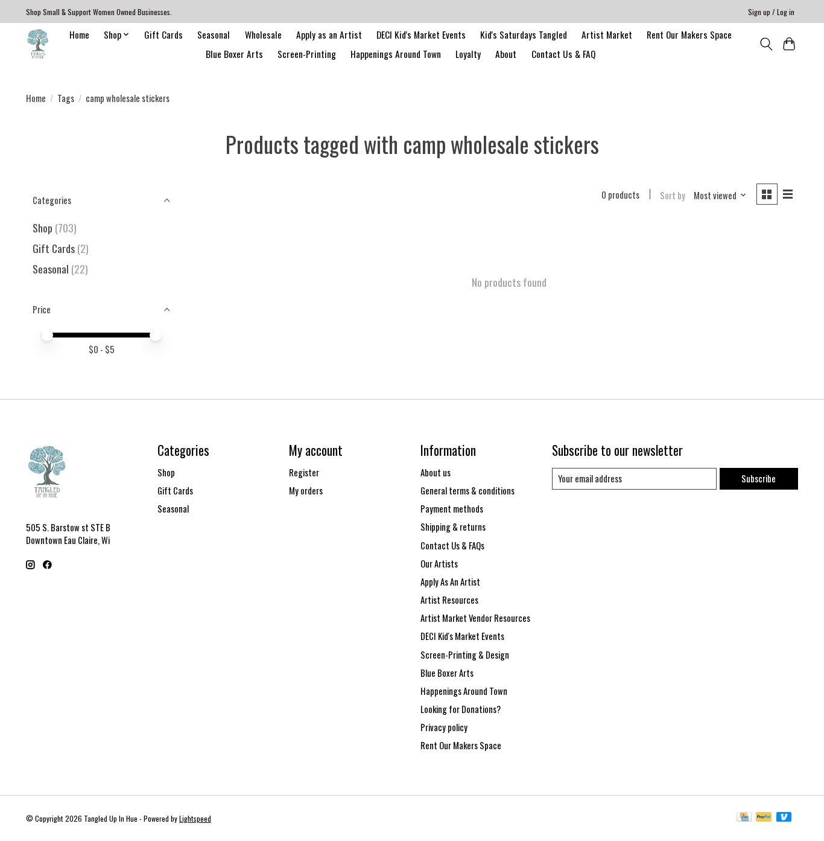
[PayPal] (764, 818)
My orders (306, 490)
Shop (42, 227)
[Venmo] (784, 818)
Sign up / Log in (771, 12)
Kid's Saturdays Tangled (523, 34)
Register (304, 472)
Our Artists (439, 563)
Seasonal (213, 34)
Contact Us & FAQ (563, 53)
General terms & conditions (467, 490)
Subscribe (758, 478)
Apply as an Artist (329, 34)
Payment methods (451, 508)
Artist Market (607, 34)
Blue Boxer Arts (234, 53)
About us (435, 472)
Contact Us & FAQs (452, 545)
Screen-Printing (306, 53)
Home (79, 34)
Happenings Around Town (395, 53)
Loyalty (468, 53)
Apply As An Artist (450, 581)
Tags (65, 98)
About (505, 53)
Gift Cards (163, 34)
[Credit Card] (744, 818)
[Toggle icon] (766, 44)
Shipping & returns (453, 526)
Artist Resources (449, 599)
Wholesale (263, 34)
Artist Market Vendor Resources (475, 618)
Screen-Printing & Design (464, 654)
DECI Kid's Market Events (421, 34)
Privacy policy (443, 727)
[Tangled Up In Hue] (37, 43)
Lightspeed (195, 818)
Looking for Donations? (460, 709)
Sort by (672, 195)
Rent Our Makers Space (689, 34)
